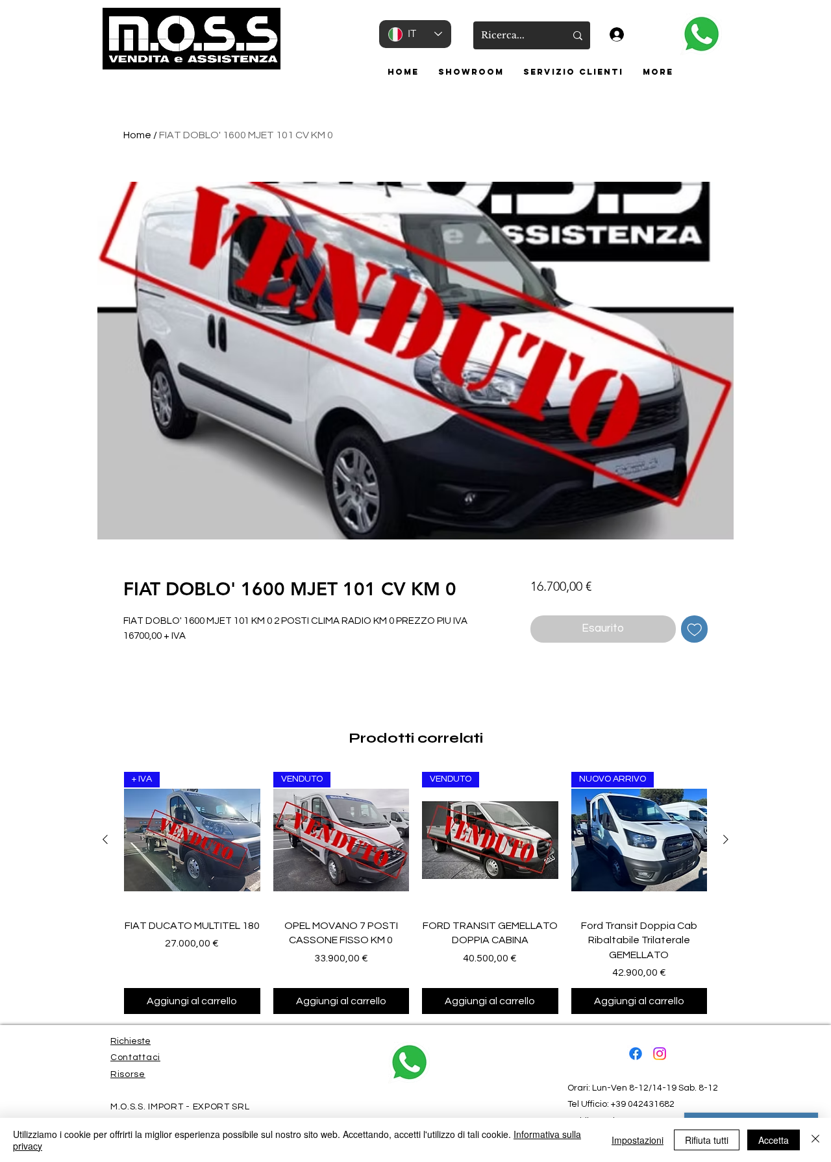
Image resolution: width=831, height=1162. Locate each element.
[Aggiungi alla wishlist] (694, 629)
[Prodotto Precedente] (105, 839)
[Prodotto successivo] (726, 839)
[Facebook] (635, 1053)
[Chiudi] (815, 1140)
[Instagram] (659, 1053)
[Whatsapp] (701, 34)
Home (137, 135)
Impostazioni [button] (638, 1139)
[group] (415, 893)
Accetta (773, 1139)
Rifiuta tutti (706, 1139)
